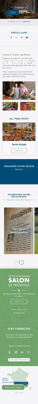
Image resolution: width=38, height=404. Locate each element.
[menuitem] (15, 38)
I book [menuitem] (13, 13)
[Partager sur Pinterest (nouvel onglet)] (22, 37)
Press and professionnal (19, 360)
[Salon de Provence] (19, 281)
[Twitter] (28, 353)
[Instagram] (15, 353)
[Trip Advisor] (22, 353)
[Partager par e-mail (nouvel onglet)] (27, 37)
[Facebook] (9, 353)
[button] (22, 12)
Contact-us (19, 301)
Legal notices (19, 393)
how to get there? (13, 387)
